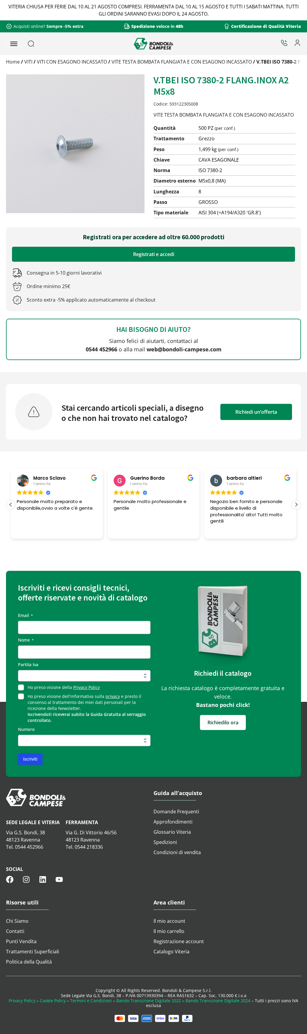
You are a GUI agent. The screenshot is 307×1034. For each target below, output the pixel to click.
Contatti (15, 931)
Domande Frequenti (176, 811)
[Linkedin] (42, 879)
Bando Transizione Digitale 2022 (148, 1000)
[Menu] (13, 44)
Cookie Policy (53, 1000)
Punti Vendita (21, 941)
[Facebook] (9, 879)
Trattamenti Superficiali (32, 951)
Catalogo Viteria (171, 951)
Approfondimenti (173, 821)
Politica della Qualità (29, 961)
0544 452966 (101, 349)
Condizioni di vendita (177, 852)
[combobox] (46, 43)
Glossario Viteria (172, 832)
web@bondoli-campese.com (184, 349)
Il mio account (169, 921)
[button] (296, 504)
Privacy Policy (86, 687)
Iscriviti (30, 759)
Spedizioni (165, 842)
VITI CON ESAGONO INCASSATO (72, 61)
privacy (113, 696)
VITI (28, 61)
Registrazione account (179, 941)
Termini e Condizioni (91, 1000)
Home (13, 61)
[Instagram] (26, 879)
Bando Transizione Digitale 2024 (218, 1000)
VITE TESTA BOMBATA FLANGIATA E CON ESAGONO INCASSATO (182, 61)
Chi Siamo (17, 921)
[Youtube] (59, 879)
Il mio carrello (169, 931)
